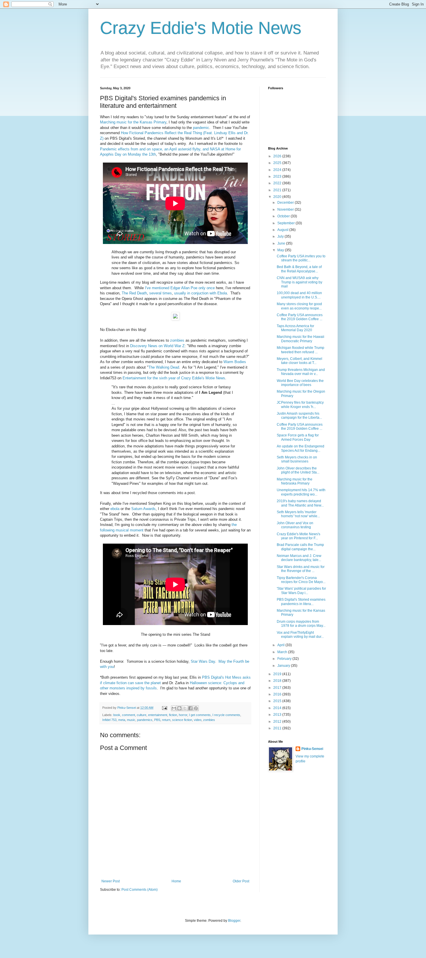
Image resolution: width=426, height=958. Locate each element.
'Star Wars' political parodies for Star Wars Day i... (301, 591)
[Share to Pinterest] (196, 708)
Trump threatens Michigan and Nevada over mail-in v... (301, 372)
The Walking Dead (163, 367)
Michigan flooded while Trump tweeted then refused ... (300, 350)
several (155, 293)
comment (128, 715)
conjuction (199, 293)
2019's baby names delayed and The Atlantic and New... (300, 503)
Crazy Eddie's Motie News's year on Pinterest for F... (298, 536)
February (284, 659)
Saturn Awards (143, 509)
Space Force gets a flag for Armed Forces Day (298, 437)
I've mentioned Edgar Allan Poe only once (180, 288)
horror (183, 715)
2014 (277, 708)
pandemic (201, 127)
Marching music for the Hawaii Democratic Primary (300, 339)
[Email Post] (164, 707)
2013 (277, 715)
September (286, 223)
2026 (277, 156)
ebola (114, 509)
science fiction (182, 720)
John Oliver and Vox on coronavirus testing (295, 525)
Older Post (241, 881)
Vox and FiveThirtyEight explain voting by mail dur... (300, 635)
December (286, 203)
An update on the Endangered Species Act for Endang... (300, 448)
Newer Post (110, 881)
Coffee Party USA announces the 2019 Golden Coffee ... (300, 317)
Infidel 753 (109, 720)
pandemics (144, 720)
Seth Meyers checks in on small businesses (297, 459)
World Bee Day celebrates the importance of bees (300, 383)
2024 (277, 170)
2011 (277, 728)
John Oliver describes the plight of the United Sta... (298, 470)
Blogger (234, 921)
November (286, 209)
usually (180, 293)
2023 (277, 176)
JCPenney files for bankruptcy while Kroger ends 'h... (300, 404)
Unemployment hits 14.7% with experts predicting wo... (301, 492)
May (281, 250)
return (166, 720)
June (281, 243)
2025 (277, 163)
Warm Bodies (234, 362)
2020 (277, 197)
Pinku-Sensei (312, 749)
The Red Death (134, 293)
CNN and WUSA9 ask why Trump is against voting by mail (299, 282)
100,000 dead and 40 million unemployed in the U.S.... (299, 295)
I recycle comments (226, 715)
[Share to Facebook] (190, 708)
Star (194, 661)
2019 (277, 674)
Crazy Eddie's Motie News (200, 28)
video (197, 720)
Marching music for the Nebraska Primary (294, 481)
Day (212, 661)
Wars (203, 661)
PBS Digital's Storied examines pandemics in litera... (301, 602)
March (282, 652)
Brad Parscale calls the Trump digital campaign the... (300, 547)
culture (141, 715)
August (283, 230)
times (167, 293)
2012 (277, 722)
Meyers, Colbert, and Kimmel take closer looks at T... (299, 361)
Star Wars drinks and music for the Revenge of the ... (301, 569)
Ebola (222, 293)
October (284, 216)
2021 (277, 190)
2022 (277, 183)
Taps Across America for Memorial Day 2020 (295, 328)
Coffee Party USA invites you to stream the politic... (301, 258)
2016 (277, 694)
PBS (157, 720)
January (284, 666)
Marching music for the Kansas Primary (133, 122)
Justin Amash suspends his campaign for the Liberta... (299, 415)
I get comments (200, 715)
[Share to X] (185, 708)
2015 (277, 701)
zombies (177, 340)
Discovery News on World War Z (157, 346)
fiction (173, 715)
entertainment (157, 715)
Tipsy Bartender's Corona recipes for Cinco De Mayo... (301, 580)
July (281, 236)
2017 (277, 688)
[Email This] (174, 708)
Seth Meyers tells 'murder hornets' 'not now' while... (298, 514)
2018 (277, 681)
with (213, 293)
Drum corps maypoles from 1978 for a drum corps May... (301, 624)
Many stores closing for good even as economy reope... (299, 306)
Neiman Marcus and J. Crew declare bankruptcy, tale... (299, 558)
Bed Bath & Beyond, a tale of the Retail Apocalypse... (299, 269)
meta (121, 720)
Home (176, 881)
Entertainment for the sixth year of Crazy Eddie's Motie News (174, 378)
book (116, 715)
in (188, 293)
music (131, 720)
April (281, 645)
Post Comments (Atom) (139, 890)
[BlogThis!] (179, 708)
